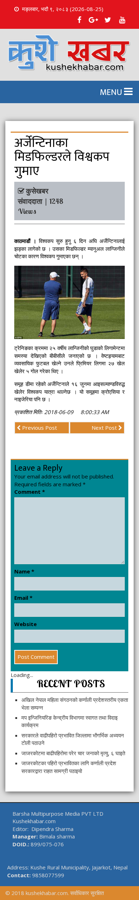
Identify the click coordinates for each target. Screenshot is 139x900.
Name (24, 571)
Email (23, 597)
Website (25, 624)
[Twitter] (107, 20)
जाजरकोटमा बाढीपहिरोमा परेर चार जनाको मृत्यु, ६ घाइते (73, 753)
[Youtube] (122, 20)
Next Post (105, 427)
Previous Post (39, 427)
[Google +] (93, 20)
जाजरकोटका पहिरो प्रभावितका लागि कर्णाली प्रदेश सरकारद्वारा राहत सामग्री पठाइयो (68, 766)
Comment (29, 491)
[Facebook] (79, 20)
